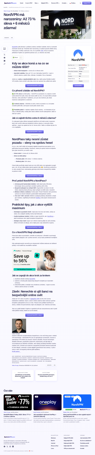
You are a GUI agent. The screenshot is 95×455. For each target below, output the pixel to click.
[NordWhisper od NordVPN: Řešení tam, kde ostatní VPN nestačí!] (23, 375)
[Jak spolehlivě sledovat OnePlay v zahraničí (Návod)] (47, 402)
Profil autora (15, 351)
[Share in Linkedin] (4, 60)
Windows (53, 438)
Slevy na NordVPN (31, 361)
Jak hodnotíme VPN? (85, 438)
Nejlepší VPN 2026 (68, 438)
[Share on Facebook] (4, 57)
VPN (12, 37)
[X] (7, 446)
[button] (80, 3)
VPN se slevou (15, 362)
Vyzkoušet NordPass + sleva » (34, 175)
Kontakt (82, 448)
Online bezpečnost (45, 359)
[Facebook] (4, 446)
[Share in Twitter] (4, 54)
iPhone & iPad (54, 445)
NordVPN (5, 7)
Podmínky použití (84, 443)
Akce (13, 356)
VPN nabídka (48, 361)
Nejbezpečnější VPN (69, 443)
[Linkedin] (13, 446)
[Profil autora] (20, 351)
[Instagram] (10, 446)
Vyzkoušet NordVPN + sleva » (34, 85)
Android (53, 443)
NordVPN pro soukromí (38, 357)
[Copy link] (4, 64)
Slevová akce (23, 361)
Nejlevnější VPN (68, 445)
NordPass (50, 216)
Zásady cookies (84, 445)
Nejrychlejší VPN (68, 440)
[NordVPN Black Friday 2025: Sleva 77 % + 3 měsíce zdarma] (18, 402)
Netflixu (38, 197)
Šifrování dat (15, 361)
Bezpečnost (18, 356)
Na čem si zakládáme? (85, 440)
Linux (52, 448)
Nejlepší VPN (87, 3)
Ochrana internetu (22, 359)
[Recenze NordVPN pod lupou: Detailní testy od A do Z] (46, 375)
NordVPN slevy (49, 357)
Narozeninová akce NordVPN (19, 357)
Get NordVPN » (78, 85)
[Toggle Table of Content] (20, 57)
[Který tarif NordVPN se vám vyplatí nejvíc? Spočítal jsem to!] (77, 402)
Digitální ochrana (42, 356)
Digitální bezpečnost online (29, 356)
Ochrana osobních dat (34, 359)
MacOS (53, 440)
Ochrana (14, 359)
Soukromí (39, 361)
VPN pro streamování (69, 448)
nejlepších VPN (34, 298)
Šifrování (53, 359)
